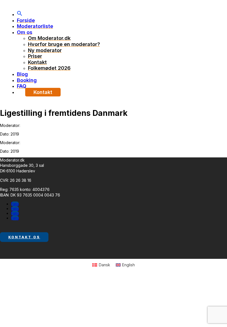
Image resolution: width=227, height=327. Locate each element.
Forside (26, 20)
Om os (24, 32)
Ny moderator (45, 50)
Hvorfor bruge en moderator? (64, 44)
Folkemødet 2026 (49, 68)
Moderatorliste (35, 26)
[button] (19, 14)
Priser (35, 56)
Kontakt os (24, 237)
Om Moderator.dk (49, 38)
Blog (22, 74)
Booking (27, 80)
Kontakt (37, 62)
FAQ (21, 86)
